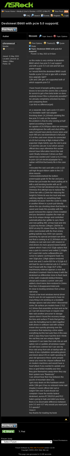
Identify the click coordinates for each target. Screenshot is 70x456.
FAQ (28, 16)
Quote (62, 43)
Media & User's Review (26, 11)
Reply (33, 46)
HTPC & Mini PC (43, 11)
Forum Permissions (60, 440)
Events (46, 16)
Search (37, 16)
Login (66, 16)
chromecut (9, 43)
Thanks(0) (50, 43)
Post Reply (7, 29)
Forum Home (10, 11)
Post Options (36, 43)
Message (33, 36)
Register (57, 16)
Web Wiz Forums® (37, 448)
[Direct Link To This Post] (30, 49)
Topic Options (61, 36)
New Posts (59, 11)
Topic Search (47, 36)
